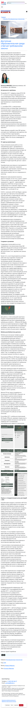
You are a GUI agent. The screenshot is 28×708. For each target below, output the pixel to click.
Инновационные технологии (14, 660)
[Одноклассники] (4, 655)
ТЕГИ (12, 705)
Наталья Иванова (9, 668)
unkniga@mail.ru (10, 683)
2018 (4, 662)
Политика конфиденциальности (9, 700)
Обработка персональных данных (9, 701)
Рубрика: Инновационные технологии (13, 19)
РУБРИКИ (7, 705)
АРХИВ (21, 705)
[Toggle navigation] (2, 7)
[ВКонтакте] (2, 655)
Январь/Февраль (10, 665)
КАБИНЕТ (16, 705)
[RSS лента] (27, 11)
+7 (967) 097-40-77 (12, 681)
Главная (3, 17)
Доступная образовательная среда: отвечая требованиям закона (13, 45)
